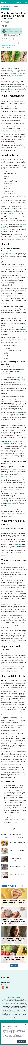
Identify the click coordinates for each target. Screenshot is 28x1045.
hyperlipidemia (20, 473)
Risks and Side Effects (7, 47)
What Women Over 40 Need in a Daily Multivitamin (13, 939)
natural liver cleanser (14, 213)
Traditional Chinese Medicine (8, 228)
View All (14, 965)
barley (11, 528)
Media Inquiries (5, 982)
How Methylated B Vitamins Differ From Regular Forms (13, 901)
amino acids (18, 544)
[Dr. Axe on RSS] (3, 987)
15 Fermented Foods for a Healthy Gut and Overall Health (17, 843)
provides (10, 253)
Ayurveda (22, 224)
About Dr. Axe (5, 977)
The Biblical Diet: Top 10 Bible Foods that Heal (16, 875)
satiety (8, 296)
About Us (3, 980)
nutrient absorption (15, 251)
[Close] (25, 1024)
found (3, 291)
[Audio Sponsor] (11, 35)
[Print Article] (6, 26)
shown (14, 277)
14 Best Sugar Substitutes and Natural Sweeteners (16, 851)
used (18, 379)
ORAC (3, 329)
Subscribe (18, 2)
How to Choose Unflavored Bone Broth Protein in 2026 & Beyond (13, 921)
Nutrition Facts (18, 38)
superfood (4, 128)
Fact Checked (5, 9)
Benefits (4, 40)
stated (12, 456)
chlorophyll (10, 89)
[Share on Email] (2, 26)
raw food (12, 733)
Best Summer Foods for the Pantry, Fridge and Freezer (13, 958)
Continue (21, 1041)
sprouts (3, 613)
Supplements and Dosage (8, 45)
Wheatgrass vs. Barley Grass (15, 40)
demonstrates (5, 443)
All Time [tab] (7, 837)
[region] (14, 1033)
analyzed (17, 412)
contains (10, 168)
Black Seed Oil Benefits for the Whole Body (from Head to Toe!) (16, 859)
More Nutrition (12, 885)
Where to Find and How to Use (9, 43)
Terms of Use (17, 1035)
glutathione (9, 503)
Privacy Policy (8, 1035)
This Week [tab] (20, 837)
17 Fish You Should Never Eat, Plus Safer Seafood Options (17, 867)
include (15, 342)
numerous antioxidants (16, 75)
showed (12, 469)
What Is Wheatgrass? (7, 38)
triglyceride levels (6, 476)
